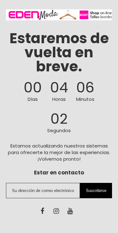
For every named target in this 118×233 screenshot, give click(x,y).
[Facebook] (42, 210)
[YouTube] (70, 210)
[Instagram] (56, 210)
